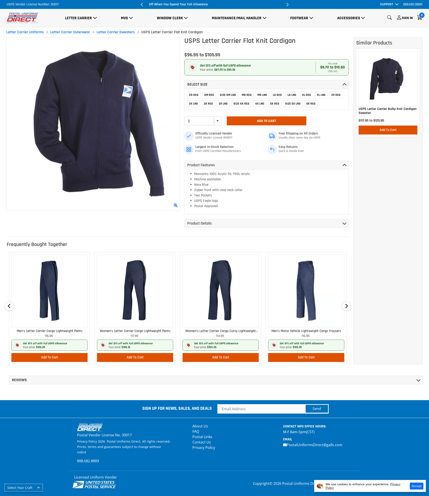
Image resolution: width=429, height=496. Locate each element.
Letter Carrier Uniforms (25, 32)
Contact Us (201, 442)
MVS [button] (124, 18)
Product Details (199, 223)
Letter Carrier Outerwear (70, 32)
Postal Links (202, 436)
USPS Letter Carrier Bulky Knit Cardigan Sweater (387, 111)
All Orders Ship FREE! (214, 4)
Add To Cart (266, 121)
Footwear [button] (299, 18)
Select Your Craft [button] (19, 487)
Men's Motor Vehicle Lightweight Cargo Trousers (306, 331)
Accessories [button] (348, 18)
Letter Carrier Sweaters (116, 32)
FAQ (195, 431)
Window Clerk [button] (170, 18)
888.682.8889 (412, 4)
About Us (200, 426)
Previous (142, 4)
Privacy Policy (203, 447)
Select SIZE (197, 84)
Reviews (19, 380)
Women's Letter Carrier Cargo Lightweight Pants (135, 331)
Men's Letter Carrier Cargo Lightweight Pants (49, 331)
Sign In (407, 18)
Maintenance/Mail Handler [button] (236, 18)
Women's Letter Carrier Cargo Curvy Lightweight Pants (220, 331)
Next (287, 4)
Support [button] (386, 4)
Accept (416, 486)
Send (317, 408)
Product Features (201, 165)
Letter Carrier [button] (78, 18)
